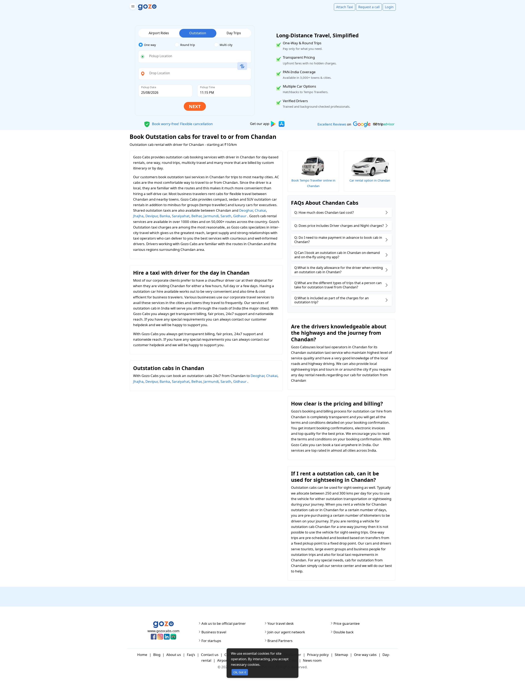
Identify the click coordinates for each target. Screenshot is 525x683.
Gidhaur (240, 216)
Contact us (209, 654)
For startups (211, 640)
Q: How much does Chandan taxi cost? (324, 212)
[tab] (156, 45)
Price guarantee (346, 623)
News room (312, 660)
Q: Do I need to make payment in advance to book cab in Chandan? (338, 239)
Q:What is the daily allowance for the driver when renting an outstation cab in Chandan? (338, 269)
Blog (156, 654)
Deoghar (246, 210)
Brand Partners (279, 640)
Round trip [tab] (187, 45)
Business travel (213, 632)
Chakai (260, 210)
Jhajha (138, 216)
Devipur (151, 216)
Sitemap (341, 654)
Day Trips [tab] (234, 33)
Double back (343, 632)
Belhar (196, 216)
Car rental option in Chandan (369, 180)
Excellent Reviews (331, 124)
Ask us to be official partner (223, 623)
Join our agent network (286, 632)
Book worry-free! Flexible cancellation (182, 123)
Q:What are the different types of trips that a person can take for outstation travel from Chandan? (338, 285)
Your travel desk (280, 623)
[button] (132, 7)
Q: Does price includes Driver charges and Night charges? (339, 225)
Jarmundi (211, 216)
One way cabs (365, 654)
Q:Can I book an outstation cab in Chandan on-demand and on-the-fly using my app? (337, 254)
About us (173, 654)
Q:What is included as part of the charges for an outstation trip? (331, 300)
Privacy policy (318, 654)
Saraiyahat (180, 216)
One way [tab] (150, 45)
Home (142, 654)
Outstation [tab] (197, 33)
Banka (165, 216)
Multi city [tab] (226, 45)
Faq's (191, 654)
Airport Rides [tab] (159, 33)
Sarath (225, 216)
